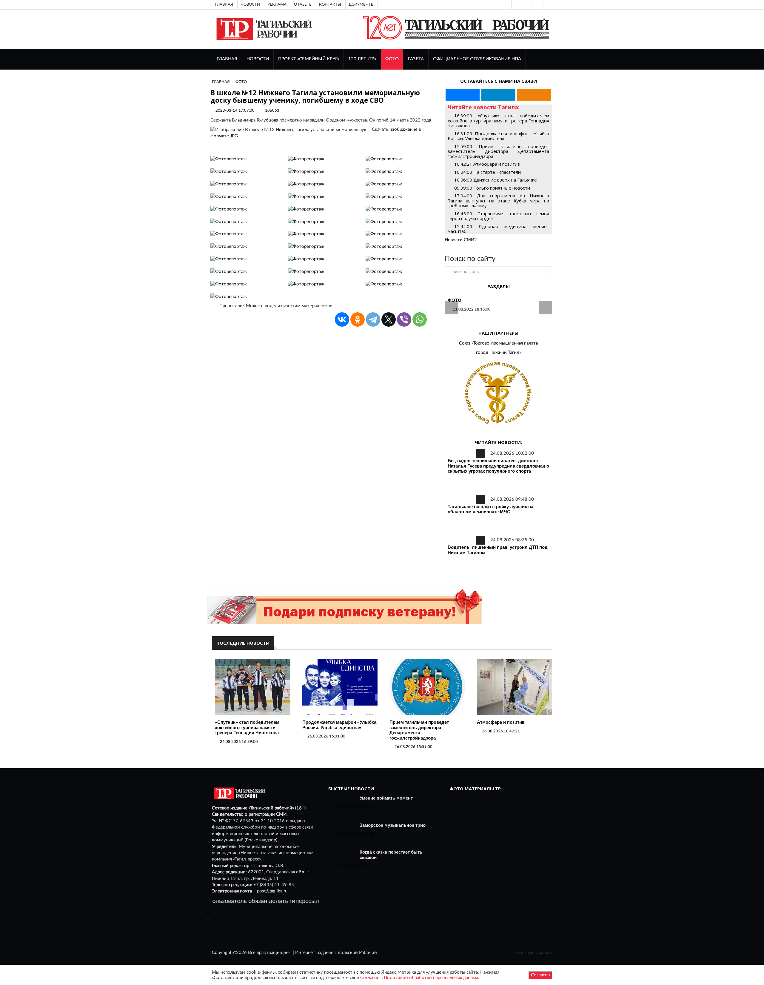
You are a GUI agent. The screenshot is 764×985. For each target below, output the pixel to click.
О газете (303, 4)
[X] (388, 319)
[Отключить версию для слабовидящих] (516, 4)
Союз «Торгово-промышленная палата (498, 343)
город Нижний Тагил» (498, 352)
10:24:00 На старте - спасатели (487, 172)
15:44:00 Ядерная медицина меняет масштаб (498, 228)
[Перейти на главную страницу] (263, 29)
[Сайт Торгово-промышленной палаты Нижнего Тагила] (498, 393)
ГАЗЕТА (416, 59)
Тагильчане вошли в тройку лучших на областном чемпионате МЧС (490, 509)
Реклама (276, 4)
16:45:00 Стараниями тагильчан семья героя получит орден (498, 216)
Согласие (369, 977)
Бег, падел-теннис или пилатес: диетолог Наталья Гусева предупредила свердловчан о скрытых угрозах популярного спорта (498, 466)
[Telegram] (536, 4)
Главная (224, 4)
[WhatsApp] (419, 319)
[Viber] (404, 319)
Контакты (330, 4)
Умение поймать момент (386, 797)
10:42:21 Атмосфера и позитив (487, 164)
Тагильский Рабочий (356, 952)
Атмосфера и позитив (501, 722)
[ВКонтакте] (526, 4)
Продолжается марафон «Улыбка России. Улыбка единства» (339, 725)
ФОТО (392, 59)
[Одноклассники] (547, 4)
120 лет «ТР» (362, 59)
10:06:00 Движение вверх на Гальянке (495, 180)
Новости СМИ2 (461, 240)
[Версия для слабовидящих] (505, 4)
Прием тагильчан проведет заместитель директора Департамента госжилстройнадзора (419, 730)
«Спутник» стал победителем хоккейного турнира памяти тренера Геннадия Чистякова (247, 727)
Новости (250, 4)
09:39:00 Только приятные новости (492, 188)
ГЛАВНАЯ (227, 59)
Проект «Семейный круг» (308, 59)
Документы (362, 4)
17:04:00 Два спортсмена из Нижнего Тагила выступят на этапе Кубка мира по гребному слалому (498, 200)
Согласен (540, 975)
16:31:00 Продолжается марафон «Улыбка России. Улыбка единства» (498, 136)
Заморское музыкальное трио (393, 825)
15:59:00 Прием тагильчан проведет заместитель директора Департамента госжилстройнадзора (498, 151)
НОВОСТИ (258, 59)
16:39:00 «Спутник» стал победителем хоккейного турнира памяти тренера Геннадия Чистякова (498, 120)
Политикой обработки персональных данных (431, 977)
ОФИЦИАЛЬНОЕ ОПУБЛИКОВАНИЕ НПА (477, 59)
